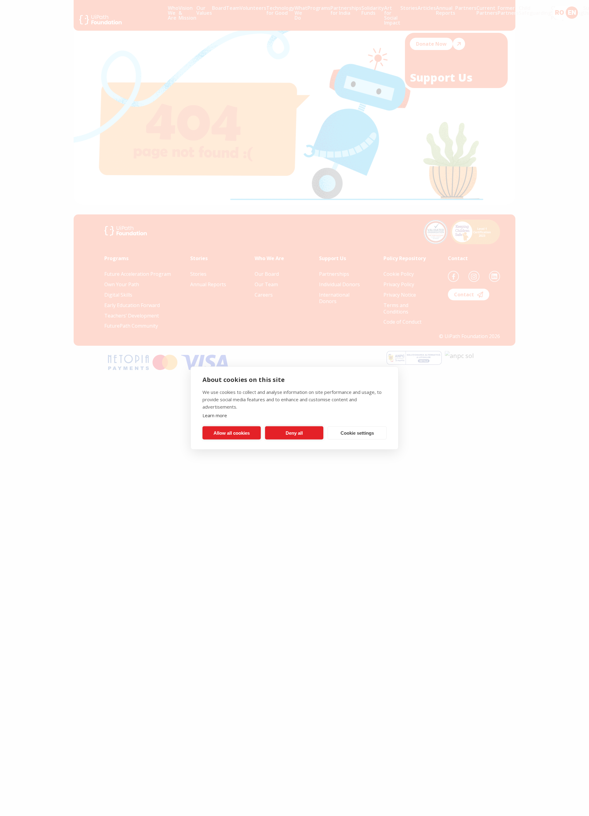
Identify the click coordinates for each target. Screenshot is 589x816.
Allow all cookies (232, 432)
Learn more (214, 415)
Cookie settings (357, 432)
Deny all (294, 432)
